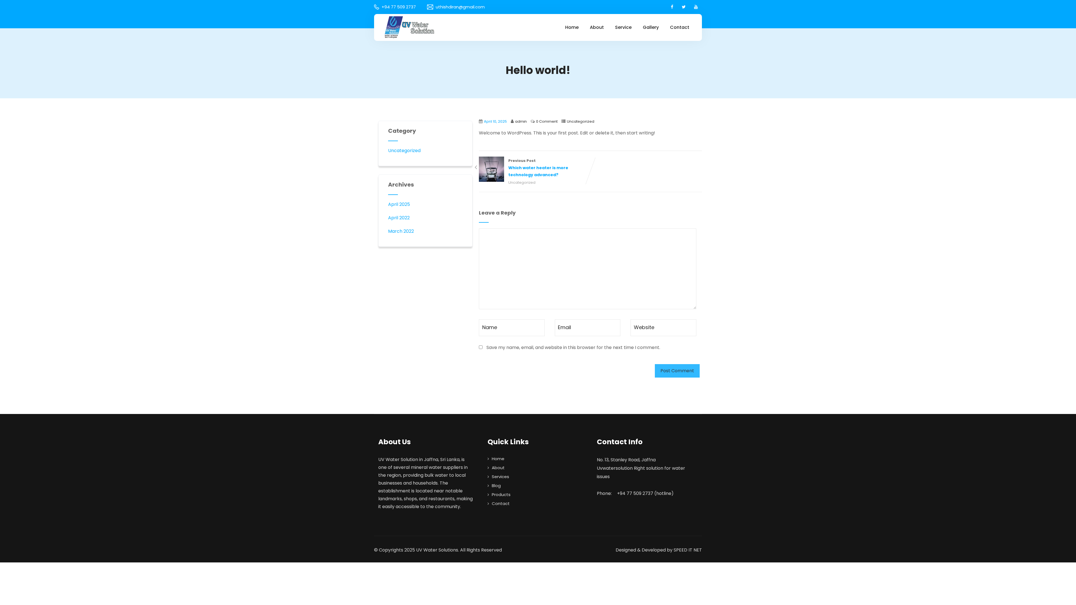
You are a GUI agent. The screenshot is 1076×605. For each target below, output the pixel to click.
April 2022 (399, 218)
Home (572, 27)
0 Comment (547, 121)
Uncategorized (580, 121)
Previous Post (538, 168)
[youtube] (696, 7)
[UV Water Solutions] (409, 26)
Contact (679, 27)
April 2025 (399, 204)
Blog (496, 485)
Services (500, 477)
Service (623, 27)
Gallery (651, 27)
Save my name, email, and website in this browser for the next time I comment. (573, 347)
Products (501, 494)
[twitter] (684, 7)
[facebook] (672, 7)
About (597, 27)
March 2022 (401, 231)
